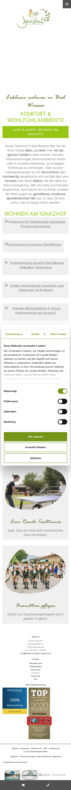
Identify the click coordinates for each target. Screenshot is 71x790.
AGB (45, 748)
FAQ (35, 679)
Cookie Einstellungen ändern (35, 752)
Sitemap (15, 748)
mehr (35, 509)
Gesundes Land (35, 663)
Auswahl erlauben (35, 447)
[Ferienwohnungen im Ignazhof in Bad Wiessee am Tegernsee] (35, 8)
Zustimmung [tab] (12, 334)
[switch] (62, 401)
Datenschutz (36, 748)
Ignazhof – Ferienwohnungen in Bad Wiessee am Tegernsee (35, 756)
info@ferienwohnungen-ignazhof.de (35, 653)
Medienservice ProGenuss (16, 762)
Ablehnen (35, 458)
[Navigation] (67, 4)
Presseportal (54, 748)
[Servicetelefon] (47, 785)
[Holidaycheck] (14, 714)
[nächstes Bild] (64, 41)
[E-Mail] (23, 785)
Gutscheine (35, 670)
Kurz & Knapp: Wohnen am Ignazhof (35, 132)
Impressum (25, 748)
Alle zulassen (35, 436)
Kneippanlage (35, 666)
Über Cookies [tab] (58, 334)
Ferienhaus (35, 676)
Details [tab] (36, 334)
